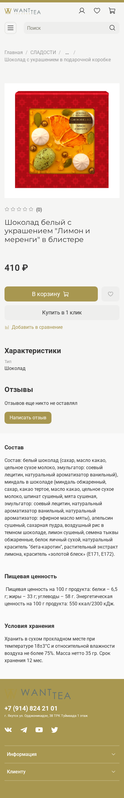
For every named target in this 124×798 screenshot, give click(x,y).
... (67, 52)
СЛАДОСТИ (43, 52)
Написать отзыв (28, 417)
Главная (14, 52)
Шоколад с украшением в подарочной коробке (58, 60)
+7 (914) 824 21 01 (31, 708)
